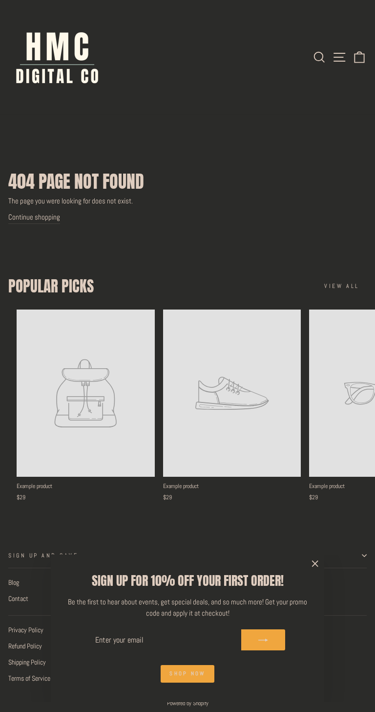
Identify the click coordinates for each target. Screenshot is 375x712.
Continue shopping (34, 217)
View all (341, 286)
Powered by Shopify (187, 703)
